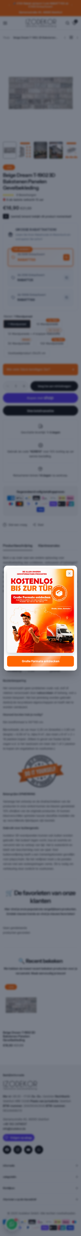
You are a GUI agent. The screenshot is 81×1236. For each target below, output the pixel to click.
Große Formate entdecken (40, 661)
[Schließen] (69, 573)
